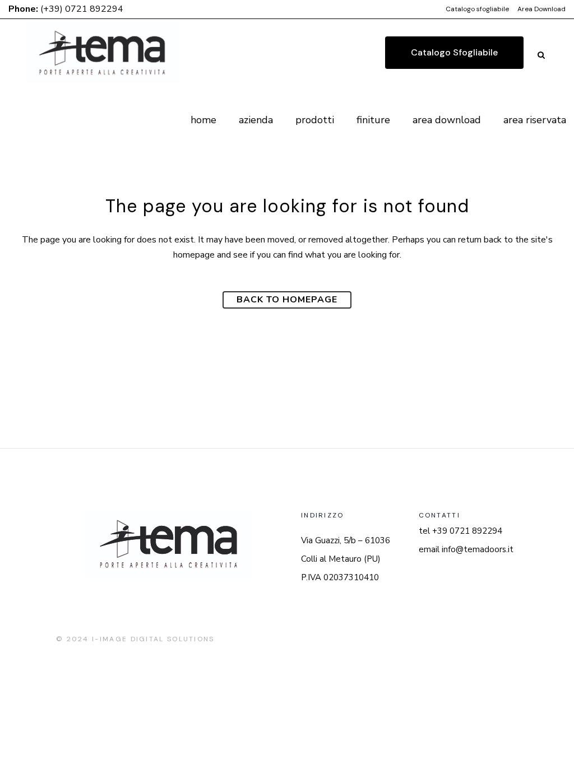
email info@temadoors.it (466, 549)
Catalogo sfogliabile (477, 8)
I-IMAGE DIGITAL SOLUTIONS (153, 639)
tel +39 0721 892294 (460, 531)
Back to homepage (287, 299)
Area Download (541, 8)
